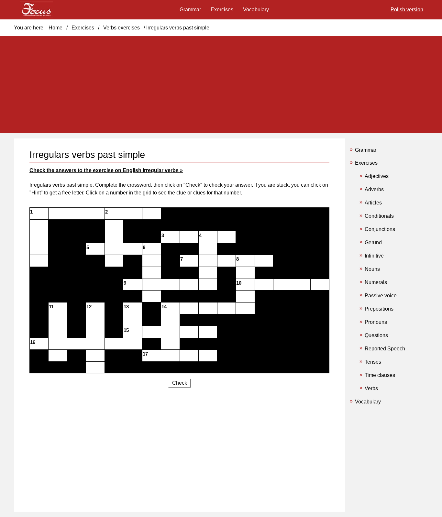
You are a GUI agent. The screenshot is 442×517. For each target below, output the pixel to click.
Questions (376, 335)
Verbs (371, 388)
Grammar (365, 150)
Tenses (373, 362)
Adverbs (374, 189)
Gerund (373, 242)
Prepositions (379, 309)
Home (55, 27)
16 (32, 342)
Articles (373, 202)
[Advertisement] (179, 446)
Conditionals (379, 216)
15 (126, 330)
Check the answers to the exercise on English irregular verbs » (106, 170)
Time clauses (380, 375)
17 (145, 354)
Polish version (407, 9)
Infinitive (374, 255)
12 (89, 306)
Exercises (366, 163)
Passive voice (381, 295)
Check (179, 383)
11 (51, 306)
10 (238, 283)
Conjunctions (380, 229)
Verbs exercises (121, 27)
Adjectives (377, 176)
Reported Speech (385, 348)
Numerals (376, 282)
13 (126, 306)
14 (164, 306)
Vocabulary (368, 401)
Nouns (372, 269)
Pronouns (376, 322)
